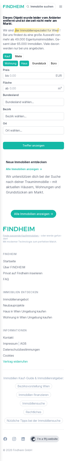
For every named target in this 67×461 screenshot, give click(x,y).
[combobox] (33, 102)
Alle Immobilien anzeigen (24, 169)
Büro (54, 63)
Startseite (9, 261)
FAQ (6, 279)
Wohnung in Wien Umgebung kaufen (27, 317)
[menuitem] (33, 355)
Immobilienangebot (15, 299)
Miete (18, 56)
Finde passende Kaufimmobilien (21, 235)
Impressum (10, 343)
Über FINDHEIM (14, 267)
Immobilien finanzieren (34, 395)
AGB (23, 343)
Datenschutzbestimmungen (21, 349)
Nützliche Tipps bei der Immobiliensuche (33, 420)
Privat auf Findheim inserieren (22, 273)
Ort (5, 123)
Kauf (7, 56)
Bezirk (7, 109)
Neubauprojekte (13, 305)
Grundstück (39, 63)
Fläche (7, 82)
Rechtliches (33, 412)
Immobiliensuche (33, 403)
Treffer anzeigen (33, 145)
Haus (24, 63)
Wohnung (10, 63)
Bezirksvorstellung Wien (33, 386)
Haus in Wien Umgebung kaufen (24, 311)
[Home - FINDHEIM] (13, 6)
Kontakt (8, 337)
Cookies (8, 355)
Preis (6, 69)
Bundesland (11, 95)
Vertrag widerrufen (15, 361)
